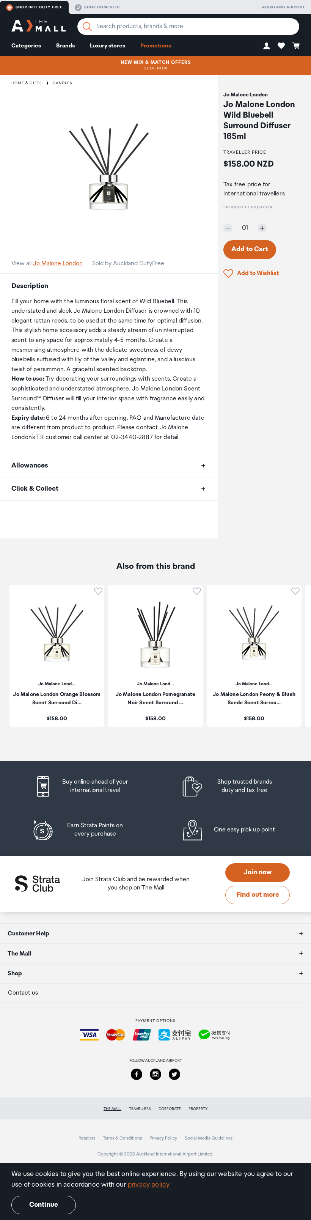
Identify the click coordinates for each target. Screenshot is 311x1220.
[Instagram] (155, 1074)
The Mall (112, 1109)
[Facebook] (136, 1074)
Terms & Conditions (122, 1138)
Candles (62, 83)
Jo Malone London (58, 263)
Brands (65, 46)
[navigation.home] (38, 27)
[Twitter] (174, 1074)
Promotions (155, 46)
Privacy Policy (163, 1138)
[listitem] (88, 786)
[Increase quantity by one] (262, 228)
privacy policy (149, 1185)
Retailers (87, 1138)
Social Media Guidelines (208, 1138)
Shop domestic (102, 7)
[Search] (87, 26)
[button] (266, 45)
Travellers (140, 1109)
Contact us (23, 992)
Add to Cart (249, 249)
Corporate (170, 1109)
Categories (26, 46)
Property (197, 1109)
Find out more (257, 895)
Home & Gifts (26, 83)
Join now (257, 872)
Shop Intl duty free (39, 7)
